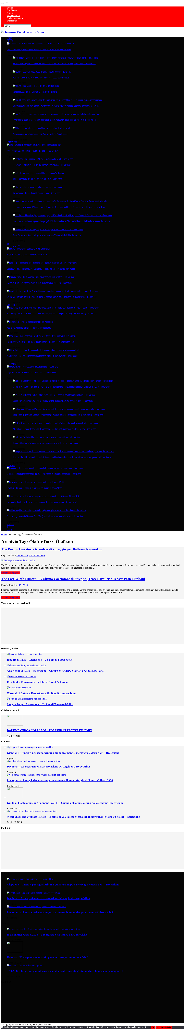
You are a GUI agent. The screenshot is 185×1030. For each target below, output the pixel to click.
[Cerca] (2, 3)
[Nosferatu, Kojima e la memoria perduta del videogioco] (30, 321)
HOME (9, 38)
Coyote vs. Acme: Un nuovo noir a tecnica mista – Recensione (31, 372)
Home (4, 534)
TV (8, 243)
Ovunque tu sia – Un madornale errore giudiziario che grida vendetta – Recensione (39, 283)
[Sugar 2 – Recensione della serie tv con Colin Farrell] (28, 248)
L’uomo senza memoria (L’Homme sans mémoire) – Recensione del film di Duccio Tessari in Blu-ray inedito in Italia (59, 207)
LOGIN (9, 529)
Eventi (10, 7)
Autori (10, 13)
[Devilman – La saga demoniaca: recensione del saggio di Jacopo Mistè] (35, 482)
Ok (153, 1027)
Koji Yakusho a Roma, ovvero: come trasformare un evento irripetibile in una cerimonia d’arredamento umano (56, 106)
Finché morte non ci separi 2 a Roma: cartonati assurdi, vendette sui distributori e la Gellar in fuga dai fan (54, 120)
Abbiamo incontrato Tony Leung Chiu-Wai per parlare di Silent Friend (40, 134)
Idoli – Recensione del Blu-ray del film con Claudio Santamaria (37, 179)
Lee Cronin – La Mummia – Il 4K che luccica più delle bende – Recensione (42, 165)
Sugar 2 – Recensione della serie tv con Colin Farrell (27, 254)
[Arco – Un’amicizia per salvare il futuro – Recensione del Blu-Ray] (34, 145)
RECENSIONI (11, 364)
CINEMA (10, 41)
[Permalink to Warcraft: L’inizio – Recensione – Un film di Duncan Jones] (19, 687)
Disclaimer (12, 20)
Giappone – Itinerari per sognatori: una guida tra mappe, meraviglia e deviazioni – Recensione (44, 474)
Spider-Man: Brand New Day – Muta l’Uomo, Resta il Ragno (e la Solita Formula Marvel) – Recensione (53, 401)
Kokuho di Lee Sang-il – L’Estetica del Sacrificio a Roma (35, 91)
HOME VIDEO (12, 142)
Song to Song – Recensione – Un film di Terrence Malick (40, 704)
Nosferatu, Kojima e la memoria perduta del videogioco (29, 327)
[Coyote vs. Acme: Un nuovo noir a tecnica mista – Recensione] (32, 366)
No (158, 1027)
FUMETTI (10, 524)
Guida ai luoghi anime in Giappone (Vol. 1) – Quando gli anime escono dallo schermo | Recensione (45, 516)
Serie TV (16, 246)
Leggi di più (166, 1027)
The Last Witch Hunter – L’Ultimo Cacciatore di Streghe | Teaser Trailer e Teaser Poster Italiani (73, 579)
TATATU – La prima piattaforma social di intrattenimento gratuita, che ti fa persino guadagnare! (65, 970)
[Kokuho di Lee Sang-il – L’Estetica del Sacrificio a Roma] (36, 86)
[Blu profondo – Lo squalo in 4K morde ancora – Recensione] (37, 187)
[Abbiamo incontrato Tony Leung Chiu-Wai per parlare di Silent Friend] (41, 128)
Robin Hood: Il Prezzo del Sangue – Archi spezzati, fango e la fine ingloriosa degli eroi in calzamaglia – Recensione (58, 415)
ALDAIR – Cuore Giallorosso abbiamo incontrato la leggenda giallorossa (41, 77)
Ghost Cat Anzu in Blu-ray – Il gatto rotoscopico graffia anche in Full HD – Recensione (47, 235)
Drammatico (22, 555)
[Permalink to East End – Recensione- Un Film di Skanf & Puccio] (21, 676)
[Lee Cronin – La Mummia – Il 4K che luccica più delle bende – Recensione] (43, 159)
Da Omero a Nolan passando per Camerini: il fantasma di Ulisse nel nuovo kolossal (39, 49)
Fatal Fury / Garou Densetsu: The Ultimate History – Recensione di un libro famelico (40, 342)
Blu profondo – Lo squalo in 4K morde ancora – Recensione (36, 193)
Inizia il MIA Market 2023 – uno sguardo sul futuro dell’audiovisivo (47, 934)
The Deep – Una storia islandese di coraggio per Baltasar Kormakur (51, 549)
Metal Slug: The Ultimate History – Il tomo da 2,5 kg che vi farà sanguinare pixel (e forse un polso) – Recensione (52, 313)
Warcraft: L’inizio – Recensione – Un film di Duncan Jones (41, 693)
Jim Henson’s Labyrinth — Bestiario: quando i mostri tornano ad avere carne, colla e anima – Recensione (54, 63)
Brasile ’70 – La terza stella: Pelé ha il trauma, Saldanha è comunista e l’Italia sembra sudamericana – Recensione (52, 297)
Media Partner (13, 15)
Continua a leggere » (10, 572)
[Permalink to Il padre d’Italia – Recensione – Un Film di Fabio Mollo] (24, 654)
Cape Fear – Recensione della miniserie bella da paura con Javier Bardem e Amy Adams (41, 268)
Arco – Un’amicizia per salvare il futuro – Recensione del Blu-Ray (32, 150)
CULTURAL (11, 465)
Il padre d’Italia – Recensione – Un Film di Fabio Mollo (40, 659)
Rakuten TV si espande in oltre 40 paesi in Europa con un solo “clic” (47, 957)
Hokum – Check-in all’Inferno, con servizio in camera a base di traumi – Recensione (45, 443)
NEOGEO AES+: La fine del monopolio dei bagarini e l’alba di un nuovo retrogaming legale (42, 356)
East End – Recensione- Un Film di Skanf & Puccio (37, 682)
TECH (9, 527)
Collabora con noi (15, 18)
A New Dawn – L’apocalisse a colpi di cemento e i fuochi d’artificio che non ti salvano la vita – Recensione (54, 429)
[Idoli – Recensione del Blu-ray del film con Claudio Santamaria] (38, 173)
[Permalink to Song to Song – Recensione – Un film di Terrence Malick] (27, 699)
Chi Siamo (12, 10)
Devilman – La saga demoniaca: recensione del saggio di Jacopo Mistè (34, 488)
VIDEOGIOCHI (12, 305)
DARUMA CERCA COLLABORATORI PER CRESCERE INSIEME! (49, 730)
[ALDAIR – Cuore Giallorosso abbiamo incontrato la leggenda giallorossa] (42, 71)
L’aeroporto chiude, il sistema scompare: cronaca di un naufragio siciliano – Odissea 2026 (42, 502)
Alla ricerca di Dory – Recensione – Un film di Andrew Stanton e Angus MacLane (55, 670)
